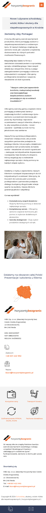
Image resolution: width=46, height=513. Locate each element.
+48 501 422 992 (13, 356)
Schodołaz (20, 497)
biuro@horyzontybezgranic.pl (19, 373)
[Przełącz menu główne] (41, 5)
